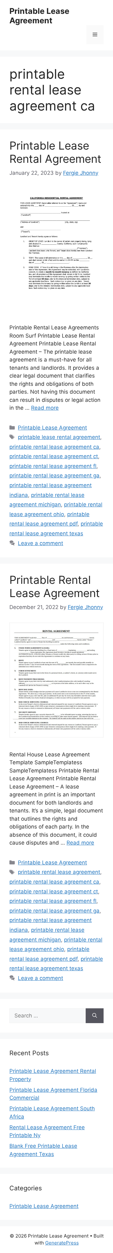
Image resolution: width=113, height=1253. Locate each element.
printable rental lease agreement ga (54, 475)
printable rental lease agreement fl (52, 466)
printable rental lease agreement (59, 872)
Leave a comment (40, 543)
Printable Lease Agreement (39, 15)
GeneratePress (62, 1243)
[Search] (95, 1015)
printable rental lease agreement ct (53, 456)
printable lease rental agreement (59, 437)
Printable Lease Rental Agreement (55, 152)
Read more (45, 408)
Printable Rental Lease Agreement (54, 586)
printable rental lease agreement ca (54, 447)
